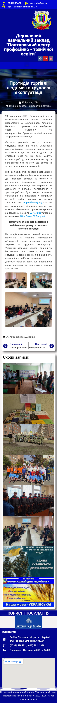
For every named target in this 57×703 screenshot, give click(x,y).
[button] (26, 64)
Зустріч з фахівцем (16, 337)
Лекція (31, 337)
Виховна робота (17, 106)
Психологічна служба (39, 106)
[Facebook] (40, 58)
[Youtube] (45, 58)
